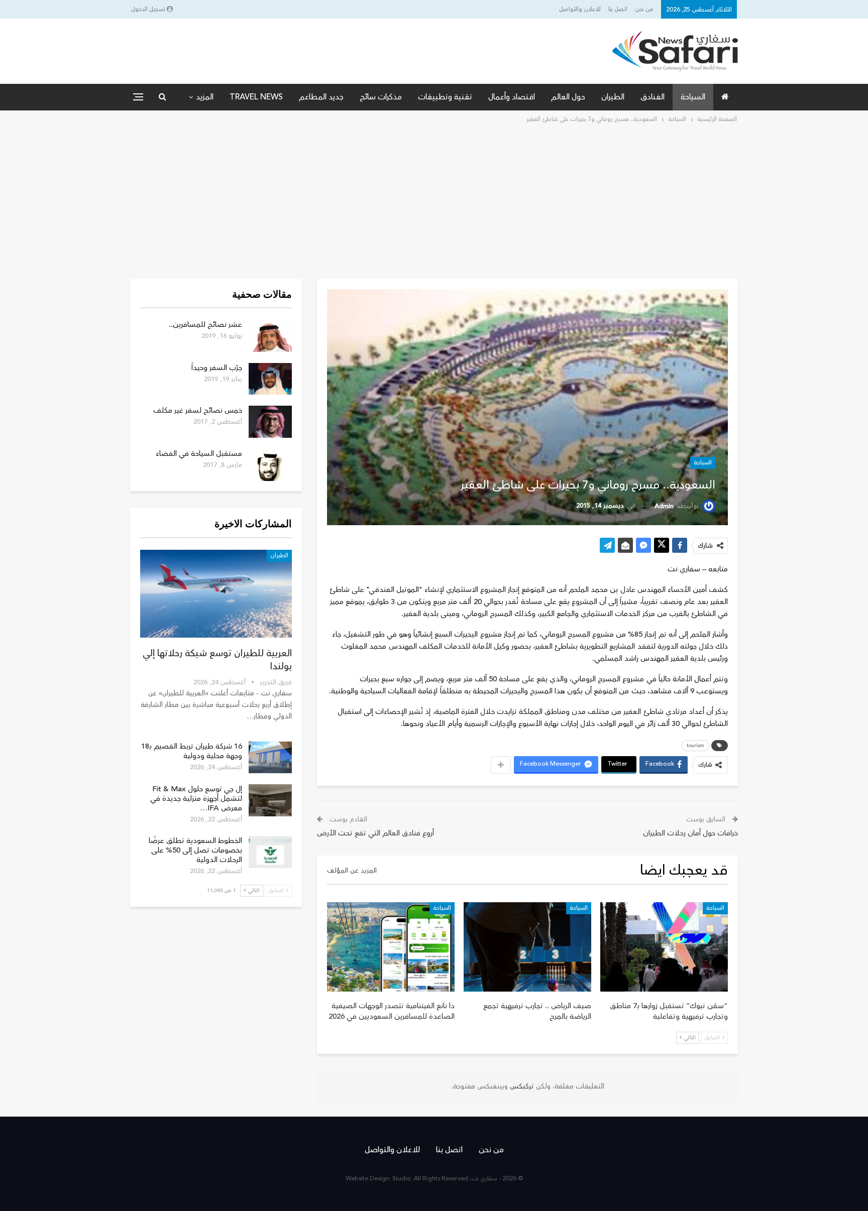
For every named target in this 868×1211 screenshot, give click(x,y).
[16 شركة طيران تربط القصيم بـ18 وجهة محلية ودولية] (270, 758)
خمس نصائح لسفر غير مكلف (197, 410)
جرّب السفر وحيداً (216, 368)
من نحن (644, 9)
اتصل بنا (617, 9)
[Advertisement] (434, 200)
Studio (401, 1178)
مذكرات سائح (381, 97)
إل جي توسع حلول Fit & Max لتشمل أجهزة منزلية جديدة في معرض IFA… (196, 798)
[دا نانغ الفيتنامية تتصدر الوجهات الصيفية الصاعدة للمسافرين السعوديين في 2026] (391, 947)
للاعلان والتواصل (580, 9)
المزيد (204, 97)
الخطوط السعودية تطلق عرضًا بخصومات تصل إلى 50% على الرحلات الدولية (195, 850)
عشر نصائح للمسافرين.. (205, 324)
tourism (695, 746)
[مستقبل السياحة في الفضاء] (270, 465)
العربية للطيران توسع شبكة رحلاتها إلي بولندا (217, 660)
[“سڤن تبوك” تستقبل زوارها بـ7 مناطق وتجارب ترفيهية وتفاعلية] (664, 947)
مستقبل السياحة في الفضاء (199, 453)
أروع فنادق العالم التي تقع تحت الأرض (375, 833)
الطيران (612, 97)
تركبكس (521, 1086)
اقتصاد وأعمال (511, 97)
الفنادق (652, 97)
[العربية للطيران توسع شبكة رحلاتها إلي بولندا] (216, 594)
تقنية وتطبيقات (445, 97)
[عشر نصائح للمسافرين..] (270, 336)
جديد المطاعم (321, 97)
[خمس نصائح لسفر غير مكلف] (270, 422)
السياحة (693, 97)
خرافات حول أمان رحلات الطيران (690, 833)
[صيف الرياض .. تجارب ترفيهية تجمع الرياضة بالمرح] (527, 947)
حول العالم (568, 97)
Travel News (256, 97)
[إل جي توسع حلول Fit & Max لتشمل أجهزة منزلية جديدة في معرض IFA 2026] (270, 800)
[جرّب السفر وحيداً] (270, 379)
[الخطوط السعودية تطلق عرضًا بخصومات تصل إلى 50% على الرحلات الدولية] (270, 852)
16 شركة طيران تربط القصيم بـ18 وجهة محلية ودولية (191, 751)
